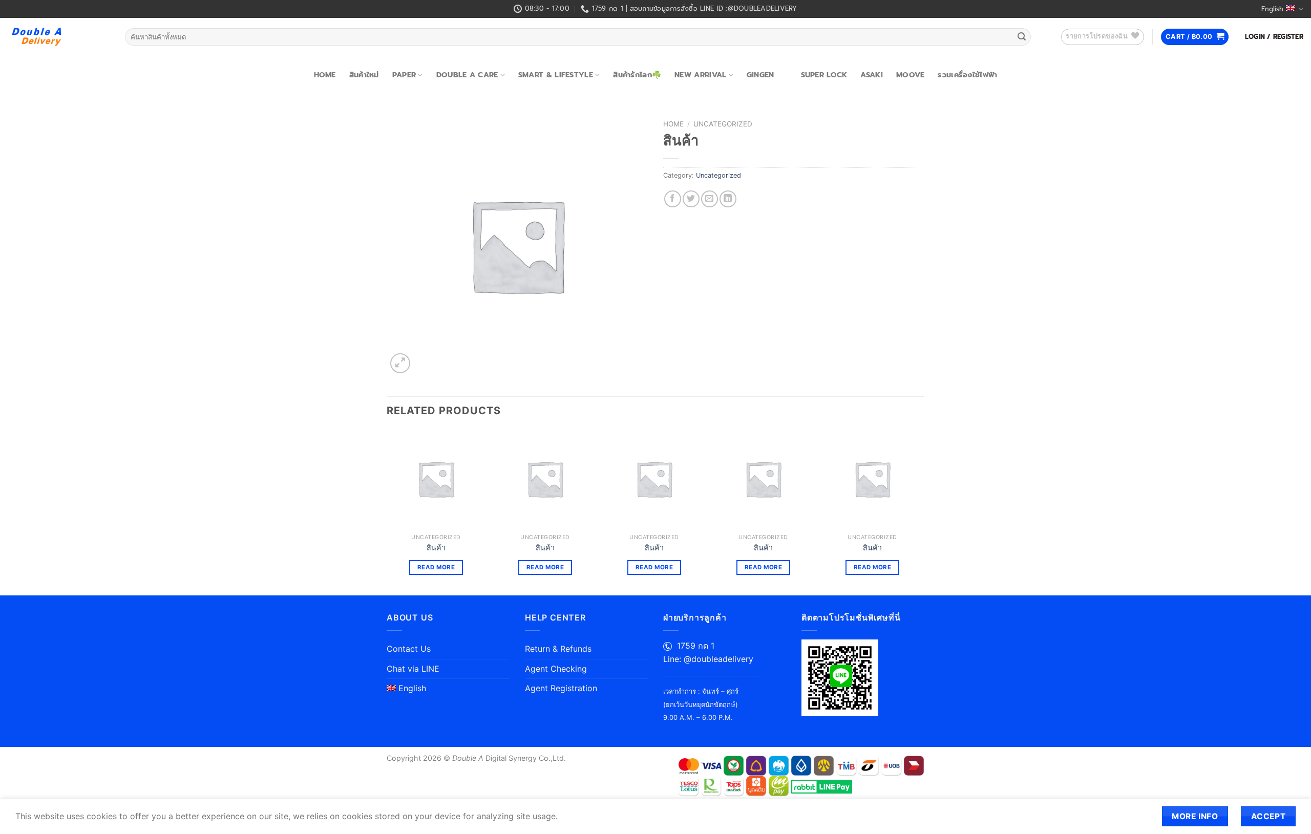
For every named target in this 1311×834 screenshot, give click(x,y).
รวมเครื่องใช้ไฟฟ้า (967, 74)
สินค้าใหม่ (364, 74)
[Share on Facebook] (672, 198)
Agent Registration (561, 688)
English (1272, 9)
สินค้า (436, 547)
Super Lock (824, 74)
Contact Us (409, 649)
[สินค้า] (436, 479)
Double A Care (467, 74)
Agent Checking (556, 669)
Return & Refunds (558, 649)
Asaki (871, 74)
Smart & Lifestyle (555, 74)
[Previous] (387, 511)
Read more (436, 567)
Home (325, 74)
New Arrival (700, 74)
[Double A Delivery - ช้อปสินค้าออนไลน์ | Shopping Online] (59, 37)
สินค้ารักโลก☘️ (637, 74)
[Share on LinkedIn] (728, 198)
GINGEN (760, 74)
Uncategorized (722, 124)
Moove (910, 74)
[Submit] (1021, 37)
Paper (404, 74)
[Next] (921, 511)
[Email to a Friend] (709, 198)
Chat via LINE (413, 669)
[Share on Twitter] (691, 198)
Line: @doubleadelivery (708, 659)
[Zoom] (400, 363)
